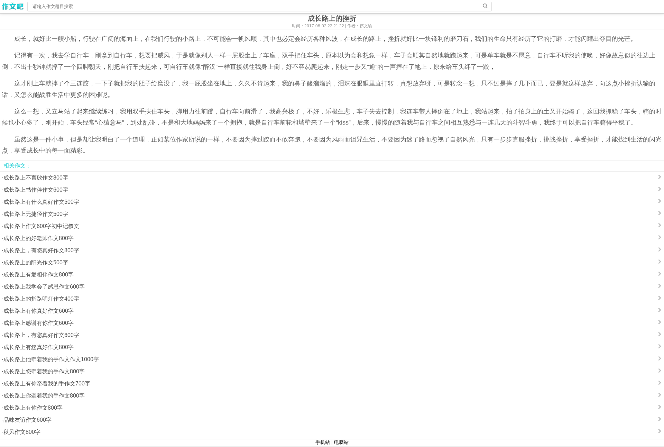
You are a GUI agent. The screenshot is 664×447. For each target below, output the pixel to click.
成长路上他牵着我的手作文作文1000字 (51, 359)
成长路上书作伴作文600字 (35, 190)
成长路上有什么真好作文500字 (41, 202)
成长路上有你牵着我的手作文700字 (46, 383)
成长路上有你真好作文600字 (38, 311)
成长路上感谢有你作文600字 (38, 323)
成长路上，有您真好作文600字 (41, 335)
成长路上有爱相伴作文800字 (38, 274)
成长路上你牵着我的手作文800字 (44, 396)
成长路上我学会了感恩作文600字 (44, 287)
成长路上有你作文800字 (33, 408)
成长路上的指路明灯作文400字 (41, 299)
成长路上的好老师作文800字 (38, 238)
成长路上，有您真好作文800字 (41, 250)
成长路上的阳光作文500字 (35, 262)
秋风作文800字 (21, 432)
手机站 (322, 442)
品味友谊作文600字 (27, 420)
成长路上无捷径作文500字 (35, 214)
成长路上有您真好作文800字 (38, 347)
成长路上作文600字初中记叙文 (41, 226)
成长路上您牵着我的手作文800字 (44, 371)
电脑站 (341, 442)
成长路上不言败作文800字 (35, 178)
